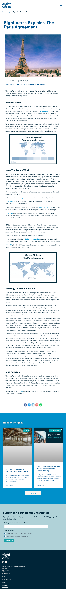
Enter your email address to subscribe (17, 523)
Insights (9, 12)
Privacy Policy (5, 584)
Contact (4, 582)
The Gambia (11, 201)
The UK (9, 245)
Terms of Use (5, 587)
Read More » (9, 485)
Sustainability (41, 84)
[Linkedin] (6, 562)
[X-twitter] (3, 562)
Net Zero (20, 84)
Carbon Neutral (10, 84)
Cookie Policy (5, 585)
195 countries (43, 111)
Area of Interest (9, 530)
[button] (61, 5)
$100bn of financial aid (32, 239)
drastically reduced (46, 207)
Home (4, 12)
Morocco (10, 213)
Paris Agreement (30, 84)
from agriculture (23, 198)
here (21, 391)
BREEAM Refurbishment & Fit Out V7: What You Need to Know (17, 470)
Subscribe (9, 540)
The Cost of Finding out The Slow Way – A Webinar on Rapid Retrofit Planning (48, 468)
